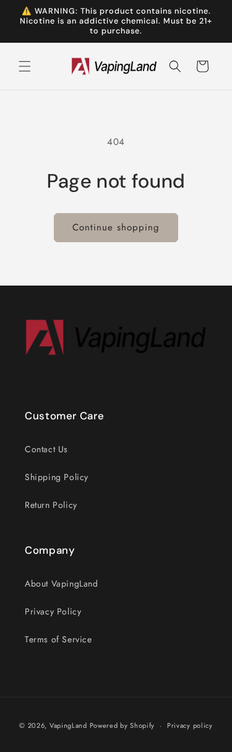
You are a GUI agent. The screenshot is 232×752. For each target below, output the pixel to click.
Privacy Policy (53, 611)
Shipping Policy (56, 477)
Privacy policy (190, 725)
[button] (24, 66)
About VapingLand (61, 583)
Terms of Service (58, 639)
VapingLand (68, 725)
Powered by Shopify (122, 725)
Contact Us (46, 449)
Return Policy (51, 505)
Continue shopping (116, 227)
